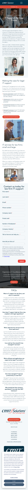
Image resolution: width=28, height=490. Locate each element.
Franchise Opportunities (14, 442)
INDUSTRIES (14, 433)
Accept (14, 481)
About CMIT (14, 435)
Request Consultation (14, 419)
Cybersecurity (6, 99)
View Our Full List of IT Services (11, 117)
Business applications (8, 94)
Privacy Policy (17, 467)
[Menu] (21, 3)
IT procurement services (9, 104)
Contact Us (14, 7)
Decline (14, 484)
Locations (14, 439)
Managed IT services (8, 110)
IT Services (14, 432)
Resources (14, 437)
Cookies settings (14, 477)
